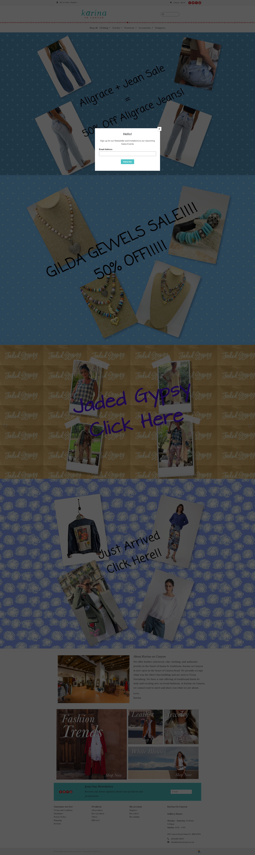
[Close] (159, 129)
